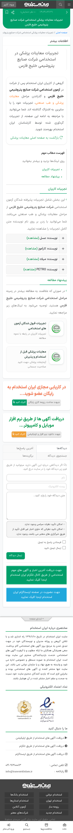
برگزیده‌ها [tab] (28, 456)
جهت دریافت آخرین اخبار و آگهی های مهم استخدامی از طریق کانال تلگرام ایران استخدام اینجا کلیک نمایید (36, 575)
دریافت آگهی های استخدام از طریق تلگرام (42, 746)
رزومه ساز (54, 807)
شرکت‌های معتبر (19, 813)
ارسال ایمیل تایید (52, 548)
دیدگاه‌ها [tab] (62, 448)
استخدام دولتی (54, 795)
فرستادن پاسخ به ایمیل (49, 542)
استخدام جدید (54, 813)
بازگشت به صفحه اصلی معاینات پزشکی (34, 138)
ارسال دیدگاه (15, 555)
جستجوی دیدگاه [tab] (57, 456)
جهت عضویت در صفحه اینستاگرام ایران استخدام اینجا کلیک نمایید (36, 594)
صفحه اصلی (61, 32)
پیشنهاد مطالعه (50, 176)
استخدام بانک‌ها (19, 795)
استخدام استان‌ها (19, 801)
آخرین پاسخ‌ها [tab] (25, 448)
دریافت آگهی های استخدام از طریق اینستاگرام (40, 754)
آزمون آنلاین (19, 807)
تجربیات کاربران (51, 169)
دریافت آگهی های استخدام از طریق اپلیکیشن (40, 738)
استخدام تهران (54, 801)
